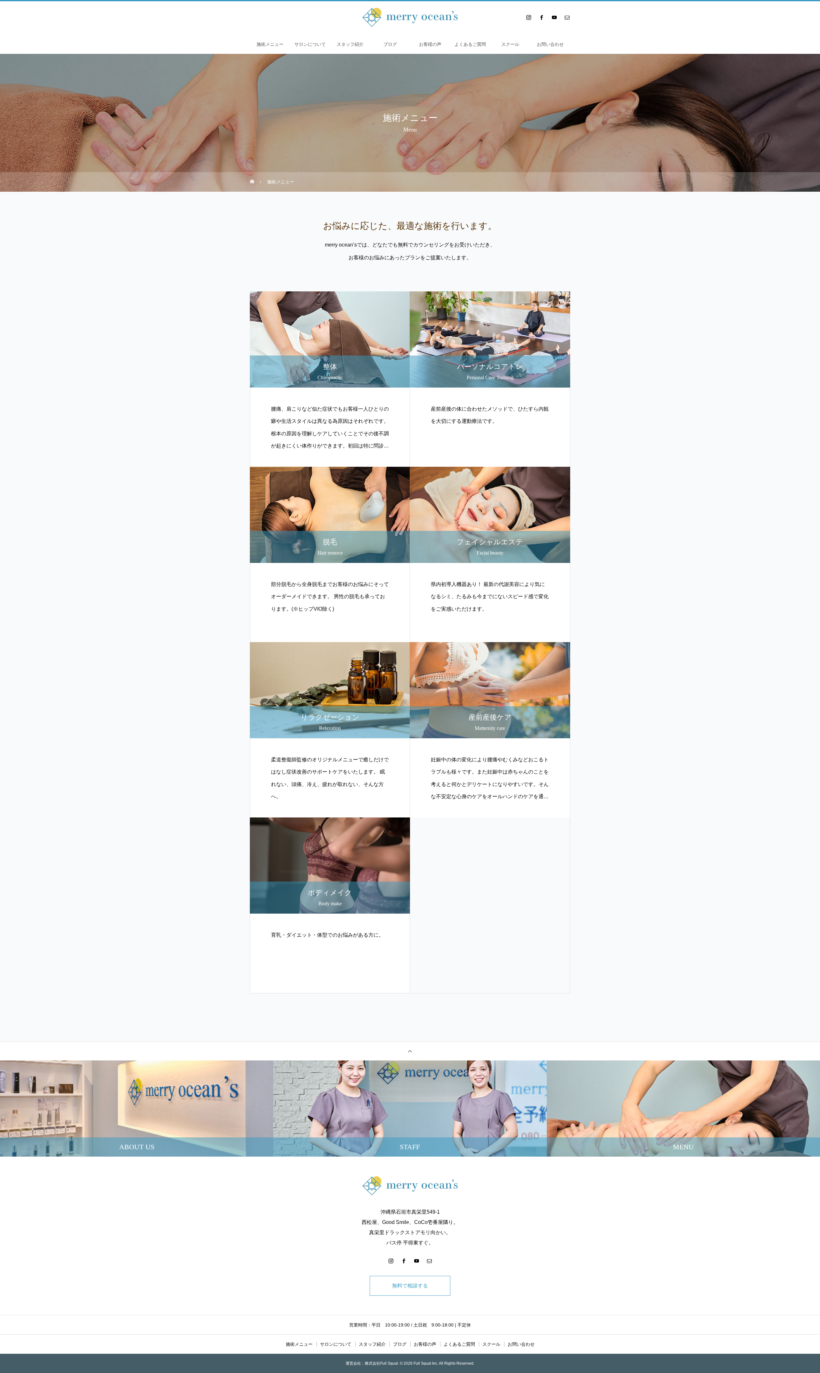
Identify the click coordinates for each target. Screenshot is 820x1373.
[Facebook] (541, 17)
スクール (510, 44)
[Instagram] (528, 17)
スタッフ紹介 (350, 44)
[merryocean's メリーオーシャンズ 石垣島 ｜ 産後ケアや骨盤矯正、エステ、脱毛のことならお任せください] (410, 17)
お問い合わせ (550, 44)
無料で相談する (410, 1285)
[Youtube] (554, 17)
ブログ (390, 44)
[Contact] (567, 17)
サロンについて (310, 44)
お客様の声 (430, 44)
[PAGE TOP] (410, 1051)
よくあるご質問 (470, 44)
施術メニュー (270, 44)
